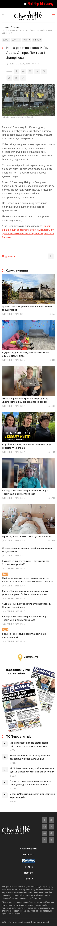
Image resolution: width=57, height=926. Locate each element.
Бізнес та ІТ (28, 854)
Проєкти (28, 872)
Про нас (28, 878)
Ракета (26, 40)
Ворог (6, 40)
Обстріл (16, 40)
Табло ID (28, 867)
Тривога (37, 40)
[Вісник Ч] (28, 861)
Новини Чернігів (28, 848)
